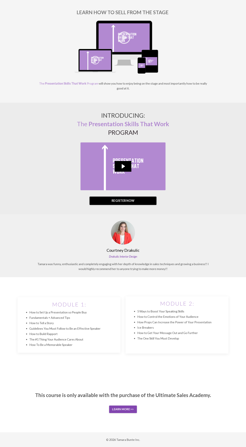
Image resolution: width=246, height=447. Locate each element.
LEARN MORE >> (123, 409)
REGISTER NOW (123, 200)
